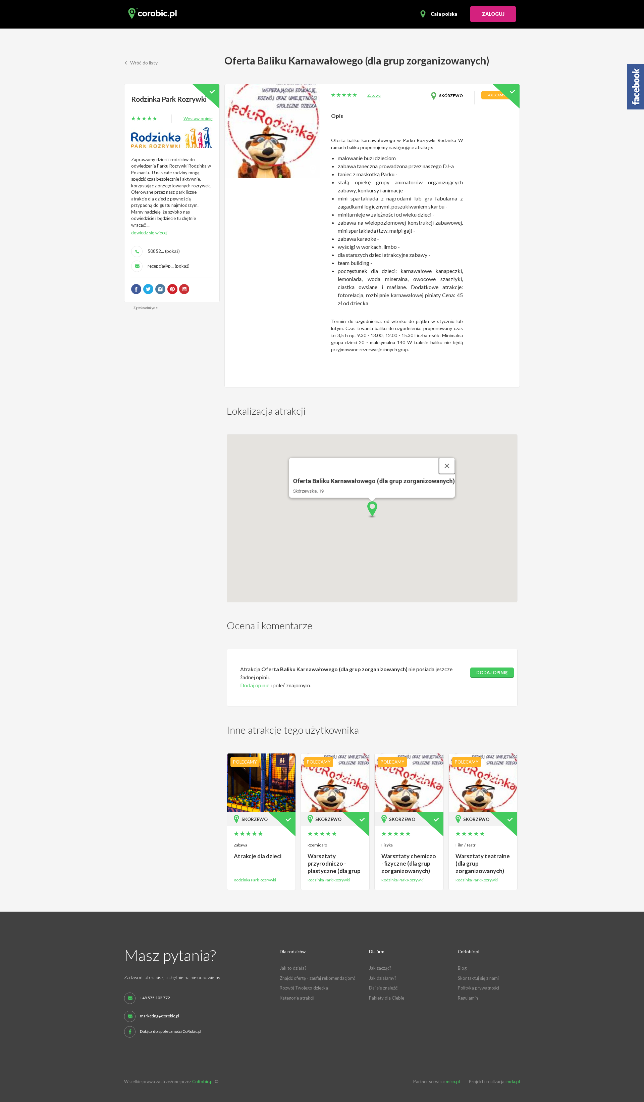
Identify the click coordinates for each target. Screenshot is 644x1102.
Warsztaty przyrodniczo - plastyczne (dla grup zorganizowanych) (334, 867)
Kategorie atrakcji (297, 998)
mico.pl (453, 1081)
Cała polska (444, 14)
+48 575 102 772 (155, 998)
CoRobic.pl (203, 1081)
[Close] (447, 466)
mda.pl (513, 1081)
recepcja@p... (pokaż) (169, 266)
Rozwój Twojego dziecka (304, 988)
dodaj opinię (492, 672)
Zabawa (374, 95)
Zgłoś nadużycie (145, 308)
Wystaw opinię (198, 118)
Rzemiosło (317, 844)
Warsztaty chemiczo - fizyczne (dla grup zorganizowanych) (408, 863)
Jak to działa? (293, 968)
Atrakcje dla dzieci (257, 856)
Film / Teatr (465, 844)
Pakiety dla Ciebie (386, 998)
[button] (372, 509)
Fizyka (387, 844)
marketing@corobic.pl (159, 1016)
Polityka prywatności (478, 988)
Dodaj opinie (254, 685)
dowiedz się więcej (149, 232)
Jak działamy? (382, 978)
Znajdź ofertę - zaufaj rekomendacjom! (318, 978)
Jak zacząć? (380, 968)
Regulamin (468, 998)
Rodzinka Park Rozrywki (169, 99)
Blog (462, 968)
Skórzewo (451, 95)
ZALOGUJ (493, 14)
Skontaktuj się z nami (478, 978)
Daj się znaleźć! (384, 988)
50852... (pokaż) (164, 251)
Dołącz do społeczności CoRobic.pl (170, 1031)
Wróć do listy (143, 62)
